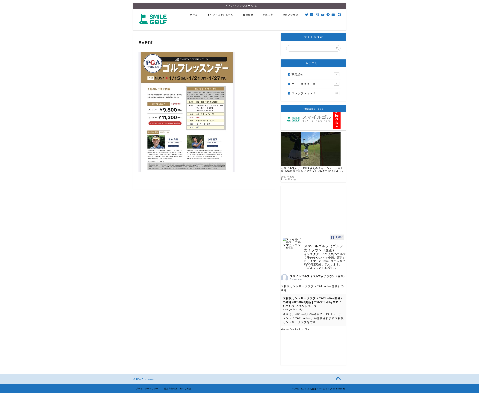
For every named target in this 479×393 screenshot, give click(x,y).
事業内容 (268, 14)
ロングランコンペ (315, 93)
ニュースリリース (314, 84)
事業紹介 (314, 74)
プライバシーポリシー (147, 388)
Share (308, 329)
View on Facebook (290, 329)
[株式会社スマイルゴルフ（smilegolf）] (154, 26)
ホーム (194, 14)
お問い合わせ (290, 14)
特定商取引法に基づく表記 (177, 388)
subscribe (337, 119)
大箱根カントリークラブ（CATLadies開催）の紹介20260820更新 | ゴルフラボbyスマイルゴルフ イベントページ (313, 302)
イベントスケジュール (220, 14)
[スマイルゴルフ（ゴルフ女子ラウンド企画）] (292, 244)
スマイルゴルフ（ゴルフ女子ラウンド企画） (318, 276)
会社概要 (248, 14)
